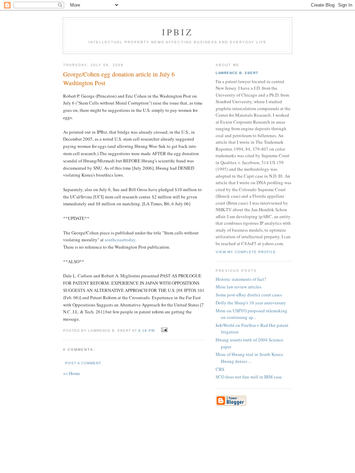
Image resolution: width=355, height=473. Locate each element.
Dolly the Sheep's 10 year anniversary (251, 303)
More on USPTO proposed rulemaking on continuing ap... (251, 314)
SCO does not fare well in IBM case (249, 377)
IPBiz (177, 32)
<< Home (71, 373)
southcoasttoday (120, 240)
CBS (220, 369)
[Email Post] (163, 330)
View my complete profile (246, 252)
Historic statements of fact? (241, 279)
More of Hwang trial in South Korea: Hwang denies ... (250, 357)
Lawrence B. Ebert (237, 73)
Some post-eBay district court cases (249, 295)
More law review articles (238, 287)
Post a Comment (83, 363)
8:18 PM (146, 330)
